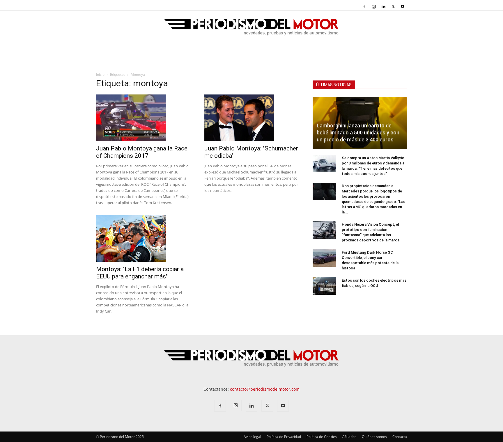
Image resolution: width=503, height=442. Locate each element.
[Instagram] (373, 6)
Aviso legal (252, 436)
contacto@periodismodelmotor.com (265, 389)
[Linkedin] (383, 6)
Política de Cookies (322, 436)
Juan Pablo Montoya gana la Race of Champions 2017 (141, 152)
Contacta (399, 436)
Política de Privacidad (284, 436)
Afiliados (349, 436)
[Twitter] (393, 6)
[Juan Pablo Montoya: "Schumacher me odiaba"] (251, 117)
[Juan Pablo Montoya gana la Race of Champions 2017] (143, 117)
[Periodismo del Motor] (251, 30)
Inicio (100, 74)
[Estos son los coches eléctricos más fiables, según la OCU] (324, 286)
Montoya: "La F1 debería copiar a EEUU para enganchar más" (140, 273)
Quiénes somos (374, 436)
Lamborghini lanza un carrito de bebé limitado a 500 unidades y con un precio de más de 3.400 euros (358, 132)
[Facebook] (364, 6)
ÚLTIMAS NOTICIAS (334, 85)
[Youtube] (402, 6)
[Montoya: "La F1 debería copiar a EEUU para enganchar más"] (143, 238)
